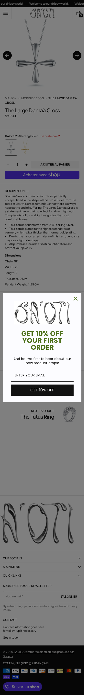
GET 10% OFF (42, 390)
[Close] (75, 299)
